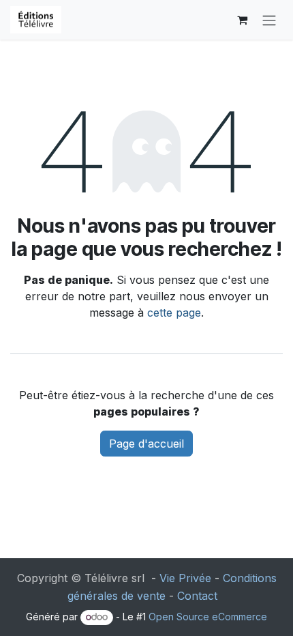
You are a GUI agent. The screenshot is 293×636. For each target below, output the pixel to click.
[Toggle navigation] (269, 19)
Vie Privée (185, 578)
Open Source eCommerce (208, 616)
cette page (174, 312)
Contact (197, 596)
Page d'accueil (146, 443)
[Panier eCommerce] (242, 19)
